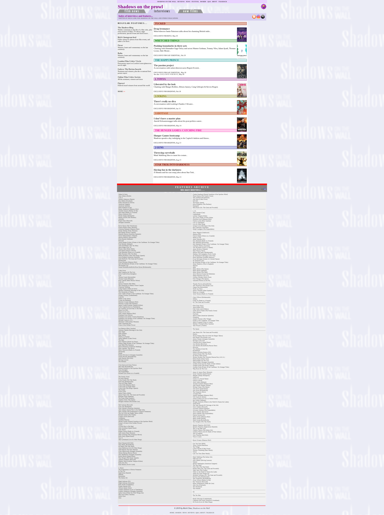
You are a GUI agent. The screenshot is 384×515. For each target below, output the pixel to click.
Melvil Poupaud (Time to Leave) (203, 322)
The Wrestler (196, 488)
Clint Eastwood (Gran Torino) (127, 365)
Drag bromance (162, 28)
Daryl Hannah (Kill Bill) (125, 443)
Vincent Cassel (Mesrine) (126, 279)
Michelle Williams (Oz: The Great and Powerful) (207, 475)
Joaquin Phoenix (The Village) (202, 319)
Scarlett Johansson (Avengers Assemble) (130, 491)
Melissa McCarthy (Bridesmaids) (203, 252)
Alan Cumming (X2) (124, 323)
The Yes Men (197, 495)
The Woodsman (197, 487)
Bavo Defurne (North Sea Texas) (128, 342)
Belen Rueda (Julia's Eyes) (201, 359)
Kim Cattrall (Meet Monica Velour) (129, 280)
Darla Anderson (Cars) (125, 207)
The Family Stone (123, 377)
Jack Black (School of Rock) (127, 250)
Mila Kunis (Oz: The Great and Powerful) (205, 207)
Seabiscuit (196, 377)
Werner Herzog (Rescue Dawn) (127, 453)
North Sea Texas (197, 289)
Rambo (195, 334)
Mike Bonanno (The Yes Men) (127, 254)
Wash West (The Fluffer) (200, 470)
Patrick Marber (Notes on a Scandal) (203, 236)
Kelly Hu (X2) (122, 463)
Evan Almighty (123, 370)
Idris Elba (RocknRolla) (125, 366)
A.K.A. (120, 197)
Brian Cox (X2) (123, 310)
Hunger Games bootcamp (167, 135)
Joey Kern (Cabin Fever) (200, 199)
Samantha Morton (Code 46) (201, 280)
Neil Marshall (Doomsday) (201, 242)
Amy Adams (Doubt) (124, 196)
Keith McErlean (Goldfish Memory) (203, 257)
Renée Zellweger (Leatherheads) (202, 499)
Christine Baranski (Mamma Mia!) (128, 229)
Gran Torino (122, 429)
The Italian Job (123, 478)
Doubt (120, 353)
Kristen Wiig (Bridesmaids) (201, 477)
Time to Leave (197, 437)
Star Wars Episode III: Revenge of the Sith (205, 405)
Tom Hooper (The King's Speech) (128, 458)
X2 (194, 492)
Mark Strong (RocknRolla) (201, 420)
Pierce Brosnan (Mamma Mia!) (127, 262)
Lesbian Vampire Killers (200, 216)
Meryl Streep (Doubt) (199, 418)
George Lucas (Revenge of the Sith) (203, 226)
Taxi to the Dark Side (199, 428)
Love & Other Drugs (199, 224)
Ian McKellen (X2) (198, 260)
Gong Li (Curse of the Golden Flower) (130, 423)
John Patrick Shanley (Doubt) (202, 385)
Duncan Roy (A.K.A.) (218, 357)
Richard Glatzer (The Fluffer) (127, 415)
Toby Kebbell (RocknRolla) (201, 197)
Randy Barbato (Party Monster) (127, 231)
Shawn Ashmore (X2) (124, 214)
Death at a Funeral (123, 337)
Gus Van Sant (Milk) (199, 443)
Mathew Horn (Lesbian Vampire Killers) (130, 461)
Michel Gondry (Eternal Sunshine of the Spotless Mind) (135, 421)
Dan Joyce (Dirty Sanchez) (126, 494)
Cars (119, 275)
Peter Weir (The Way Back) (201, 467)
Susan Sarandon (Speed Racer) (202, 374)
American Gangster (124, 204)
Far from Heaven (123, 378)
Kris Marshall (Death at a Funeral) (203, 241)
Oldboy (195, 299)
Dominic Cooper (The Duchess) (128, 303)
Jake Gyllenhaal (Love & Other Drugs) (130, 439)
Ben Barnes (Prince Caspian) (127, 232)
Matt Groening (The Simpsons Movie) (130, 434)
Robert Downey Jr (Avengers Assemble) (130, 355)
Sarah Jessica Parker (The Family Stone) (205, 310)
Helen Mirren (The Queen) (200, 269)
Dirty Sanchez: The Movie (126, 348)
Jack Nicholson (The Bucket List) (203, 285)
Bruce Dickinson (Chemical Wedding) (129, 346)
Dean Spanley (122, 333)
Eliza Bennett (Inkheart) (125, 239)
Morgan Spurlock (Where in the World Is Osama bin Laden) (211, 402)
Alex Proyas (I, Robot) (200, 325)
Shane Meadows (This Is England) (203, 264)
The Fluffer (121, 390)
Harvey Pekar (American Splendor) (203, 315)
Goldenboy (121, 418)
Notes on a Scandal (198, 292)
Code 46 (121, 297)
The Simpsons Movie (199, 392)
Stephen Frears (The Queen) (126, 400)
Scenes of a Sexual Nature (200, 379)
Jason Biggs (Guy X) (124, 247)
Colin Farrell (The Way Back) (127, 380)
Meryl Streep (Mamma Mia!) (201, 417)
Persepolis (196, 317)
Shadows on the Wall (201, 508)
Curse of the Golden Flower (126, 325)
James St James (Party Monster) (202, 372)
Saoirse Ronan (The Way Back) (202, 354)
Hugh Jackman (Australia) (126, 483)
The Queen (196, 329)
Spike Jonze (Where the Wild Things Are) (131, 493)
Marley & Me (197, 237)
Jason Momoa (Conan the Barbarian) (204, 274)
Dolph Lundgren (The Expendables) (203, 229)
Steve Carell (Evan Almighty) (127, 274)
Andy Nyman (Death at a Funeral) (203, 294)
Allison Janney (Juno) (125, 488)
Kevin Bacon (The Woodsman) (127, 226)
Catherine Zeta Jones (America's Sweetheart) (206, 500)
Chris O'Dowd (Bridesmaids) (201, 297)
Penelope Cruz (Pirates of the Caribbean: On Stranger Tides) (136, 318)
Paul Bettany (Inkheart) (125, 244)
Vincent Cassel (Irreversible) (126, 277)
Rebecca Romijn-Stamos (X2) (202, 352)
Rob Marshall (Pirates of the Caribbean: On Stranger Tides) (211, 244)
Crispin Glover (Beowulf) (126, 416)
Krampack (196, 206)
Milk (194, 267)
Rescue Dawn (213, 345)
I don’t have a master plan (167, 118)
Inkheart (120, 474)
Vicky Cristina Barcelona (200, 445)
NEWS (188, 1)
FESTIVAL (195, 1)
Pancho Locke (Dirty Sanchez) (202, 221)
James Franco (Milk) (124, 393)
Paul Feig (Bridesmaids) (125, 381)
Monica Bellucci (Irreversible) (127, 237)
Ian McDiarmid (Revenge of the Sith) (204, 256)
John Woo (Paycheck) (199, 485)
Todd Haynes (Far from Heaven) (128, 449)
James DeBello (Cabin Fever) (127, 338)
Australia (121, 219)
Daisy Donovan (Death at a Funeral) (129, 350)
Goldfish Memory (123, 420)
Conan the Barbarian (124, 300)
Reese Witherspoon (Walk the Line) (203, 483)
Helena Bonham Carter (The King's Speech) (131, 255)
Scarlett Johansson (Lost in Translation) (130, 489)
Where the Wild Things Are (201, 473)
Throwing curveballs (164, 152)
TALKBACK (222, 1)
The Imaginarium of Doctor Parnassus (129, 469)
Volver (195, 452)
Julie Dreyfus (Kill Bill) (125, 358)
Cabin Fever (122, 270)
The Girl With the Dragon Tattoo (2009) (130, 413)
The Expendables (123, 371)
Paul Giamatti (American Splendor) (129, 408)
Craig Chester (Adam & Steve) (127, 289)
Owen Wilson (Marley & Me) (202, 480)
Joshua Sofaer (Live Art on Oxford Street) (205, 398)
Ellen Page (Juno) (198, 306)
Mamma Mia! (197, 234)
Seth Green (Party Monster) (126, 433)
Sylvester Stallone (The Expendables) (204, 410)
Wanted (195, 462)
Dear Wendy (122, 335)
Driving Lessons (123, 360)
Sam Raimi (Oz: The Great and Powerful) (205, 332)
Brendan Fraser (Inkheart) (126, 396)
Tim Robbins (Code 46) (200, 349)
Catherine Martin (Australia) (201, 246)
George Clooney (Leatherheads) (127, 295)
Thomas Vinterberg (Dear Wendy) (203, 450)
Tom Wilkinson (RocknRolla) (202, 478)
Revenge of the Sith (199, 340)
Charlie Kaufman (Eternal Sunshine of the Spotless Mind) (210, 194)
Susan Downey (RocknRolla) (127, 356)
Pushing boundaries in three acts (170, 46)
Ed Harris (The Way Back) (126, 446)
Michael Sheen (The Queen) (201, 387)
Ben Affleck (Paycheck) (125, 201)
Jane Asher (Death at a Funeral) (127, 212)
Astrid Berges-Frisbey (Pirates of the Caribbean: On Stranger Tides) (138, 242)
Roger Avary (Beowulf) (125, 221)
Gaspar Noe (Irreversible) (200, 287)
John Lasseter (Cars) (199, 212)
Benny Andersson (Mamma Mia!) (128, 209)
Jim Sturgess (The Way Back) (202, 422)
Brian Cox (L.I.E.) (124, 312)
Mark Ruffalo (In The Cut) (201, 360)
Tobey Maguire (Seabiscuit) (201, 232)
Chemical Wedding (124, 287)
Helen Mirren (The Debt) (200, 272)
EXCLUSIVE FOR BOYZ (169, 74)
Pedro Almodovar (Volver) (126, 202)
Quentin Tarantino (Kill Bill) (201, 425)
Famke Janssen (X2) (124, 486)
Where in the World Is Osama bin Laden (205, 472)
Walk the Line (197, 458)
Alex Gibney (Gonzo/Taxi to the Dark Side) (131, 410)
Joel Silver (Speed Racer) (200, 389)
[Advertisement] (257, 67)
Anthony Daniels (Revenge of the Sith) (130, 330)
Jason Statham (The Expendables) (203, 413)
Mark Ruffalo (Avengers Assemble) (203, 362)
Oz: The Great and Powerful (201, 302)
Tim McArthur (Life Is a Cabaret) (203, 247)
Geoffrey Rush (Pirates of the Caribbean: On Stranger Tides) (211, 367)
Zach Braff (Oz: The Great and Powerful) (130, 259)
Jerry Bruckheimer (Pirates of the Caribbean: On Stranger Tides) (137, 264)
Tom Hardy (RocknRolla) (126, 445)
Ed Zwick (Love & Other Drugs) (202, 502)
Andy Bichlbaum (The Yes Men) (128, 245)
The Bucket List (123, 265)
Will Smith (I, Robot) (199, 397)
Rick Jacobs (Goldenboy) (126, 484)
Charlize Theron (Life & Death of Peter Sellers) (207, 432)
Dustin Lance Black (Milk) (126, 249)
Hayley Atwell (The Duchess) (127, 217)
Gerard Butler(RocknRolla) (126, 267)
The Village (196, 447)
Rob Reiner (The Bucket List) (202, 337)
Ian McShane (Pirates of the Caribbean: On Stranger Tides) (210, 262)
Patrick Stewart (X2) (199, 415)
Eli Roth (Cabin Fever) (200, 355)
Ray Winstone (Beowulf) (200, 482)
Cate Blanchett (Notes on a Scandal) (129, 252)
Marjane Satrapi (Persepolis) (201, 375)
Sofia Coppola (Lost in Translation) (129, 307)
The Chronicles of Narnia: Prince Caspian (131, 285)
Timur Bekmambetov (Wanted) (127, 236)
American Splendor (124, 206)
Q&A (209, 1)
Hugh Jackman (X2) (124, 481)
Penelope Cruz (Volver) (125, 315)
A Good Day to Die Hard (126, 426)
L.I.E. (194, 211)
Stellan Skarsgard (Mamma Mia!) (203, 395)
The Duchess (122, 361)
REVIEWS (181, 1)
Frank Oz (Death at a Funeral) (202, 300)
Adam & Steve (123, 194)
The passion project (164, 65)
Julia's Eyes (122, 496)
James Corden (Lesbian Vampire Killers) (130, 305)
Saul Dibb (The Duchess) (126, 345)
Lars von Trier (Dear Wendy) (201, 453)
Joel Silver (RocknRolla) (200, 390)
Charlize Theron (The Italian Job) (203, 430)
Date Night (121, 332)
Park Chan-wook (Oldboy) (201, 309)
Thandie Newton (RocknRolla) (202, 284)
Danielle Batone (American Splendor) (129, 234)
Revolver (195, 347)
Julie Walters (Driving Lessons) (202, 460)
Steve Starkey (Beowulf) (200, 407)
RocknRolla (196, 350)
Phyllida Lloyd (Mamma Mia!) (202, 219)
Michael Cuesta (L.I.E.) (125, 320)
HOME (172, 512)
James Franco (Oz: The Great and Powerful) (131, 395)
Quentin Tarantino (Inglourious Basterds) (205, 427)
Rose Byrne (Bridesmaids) (143, 267)
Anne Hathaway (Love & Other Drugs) (130, 448)
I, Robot (121, 468)
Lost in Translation (198, 222)
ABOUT (214, 1)
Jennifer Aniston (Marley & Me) (128, 211)
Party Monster (197, 312)
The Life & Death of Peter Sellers (203, 217)
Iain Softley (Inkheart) (199, 400)
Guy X (120, 438)
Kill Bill (195, 201)
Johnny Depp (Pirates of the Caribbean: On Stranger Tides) (136, 343)
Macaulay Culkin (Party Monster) (128, 322)
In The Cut (121, 471)
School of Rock (197, 380)
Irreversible (121, 476)
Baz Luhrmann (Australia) (200, 227)
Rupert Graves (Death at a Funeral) (128, 431)
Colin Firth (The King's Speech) (128, 388)
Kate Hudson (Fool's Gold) (126, 464)
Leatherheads (196, 214)
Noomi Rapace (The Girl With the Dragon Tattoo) (208, 336)
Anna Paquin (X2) (198, 307)
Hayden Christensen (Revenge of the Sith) (131, 290)
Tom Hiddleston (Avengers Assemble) (129, 454)
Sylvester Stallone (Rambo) (201, 408)
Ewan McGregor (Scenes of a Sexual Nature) (206, 259)
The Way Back (197, 465)
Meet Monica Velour (199, 251)
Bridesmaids (122, 260)
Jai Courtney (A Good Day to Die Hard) (130, 308)
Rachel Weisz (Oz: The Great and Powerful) (206, 468)
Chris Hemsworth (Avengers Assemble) (130, 451)
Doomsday (121, 351)
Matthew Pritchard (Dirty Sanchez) (203, 324)
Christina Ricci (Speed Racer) (202, 342)
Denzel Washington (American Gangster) (205, 463)
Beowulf (121, 241)
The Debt (121, 340)
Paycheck (195, 314)
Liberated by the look (165, 84)
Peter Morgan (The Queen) (201, 279)
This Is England (197, 433)
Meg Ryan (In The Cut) (200, 369)
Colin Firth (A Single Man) (126, 386)
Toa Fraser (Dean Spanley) (126, 398)
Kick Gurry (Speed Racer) (126, 436)
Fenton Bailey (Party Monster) (127, 227)
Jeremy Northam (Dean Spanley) (202, 290)
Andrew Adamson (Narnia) (126, 199)
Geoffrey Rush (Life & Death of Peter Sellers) (206, 364)
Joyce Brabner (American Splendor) (129, 257)
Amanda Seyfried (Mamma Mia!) (203, 384)
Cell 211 (121, 282)
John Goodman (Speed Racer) (127, 428)
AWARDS (203, 1)
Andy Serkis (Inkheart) (199, 382)
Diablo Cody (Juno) (124, 298)
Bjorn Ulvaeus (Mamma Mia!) (202, 440)
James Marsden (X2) (199, 239)
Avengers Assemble (124, 222)
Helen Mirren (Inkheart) (200, 270)
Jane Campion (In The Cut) (126, 272)
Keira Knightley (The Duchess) (202, 204)
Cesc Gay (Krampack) (125, 406)
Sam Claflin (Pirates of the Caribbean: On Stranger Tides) (135, 294)
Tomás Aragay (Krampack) (126, 216)
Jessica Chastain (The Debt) (126, 284)
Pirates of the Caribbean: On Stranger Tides (206, 320)
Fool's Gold (122, 391)
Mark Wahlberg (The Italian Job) (202, 457)
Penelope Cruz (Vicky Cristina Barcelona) (131, 317)
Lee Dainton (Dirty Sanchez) (127, 328)
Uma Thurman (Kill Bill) (200, 435)
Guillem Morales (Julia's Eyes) (202, 277)
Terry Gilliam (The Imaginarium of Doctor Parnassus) (134, 411)
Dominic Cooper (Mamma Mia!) (128, 302)
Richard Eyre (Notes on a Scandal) (128, 373)
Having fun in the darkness (167, 170)
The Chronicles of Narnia (126, 292)
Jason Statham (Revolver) (200, 412)
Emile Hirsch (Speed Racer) (126, 456)
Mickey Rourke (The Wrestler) (202, 357)
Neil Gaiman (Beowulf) (125, 405)
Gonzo (120, 425)
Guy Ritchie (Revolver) (200, 344)
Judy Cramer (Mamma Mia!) (127, 313)
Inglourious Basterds (124, 473)
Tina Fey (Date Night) (125, 383)
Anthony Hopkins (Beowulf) (127, 459)
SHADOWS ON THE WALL (166, 1)
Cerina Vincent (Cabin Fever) (201, 448)
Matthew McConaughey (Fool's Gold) (204, 254)
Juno (119, 498)
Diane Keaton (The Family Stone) (203, 196)
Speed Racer (196, 403)
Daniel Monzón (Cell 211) (201, 275)
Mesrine (195, 265)
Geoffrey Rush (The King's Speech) (203, 365)
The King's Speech (198, 202)
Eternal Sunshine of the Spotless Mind (130, 368)
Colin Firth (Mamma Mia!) (126, 385)
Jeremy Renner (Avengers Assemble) (203, 339)
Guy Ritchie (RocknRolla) (201, 345)
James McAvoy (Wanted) (200, 249)
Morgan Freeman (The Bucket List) (129, 401)
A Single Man (197, 393)
